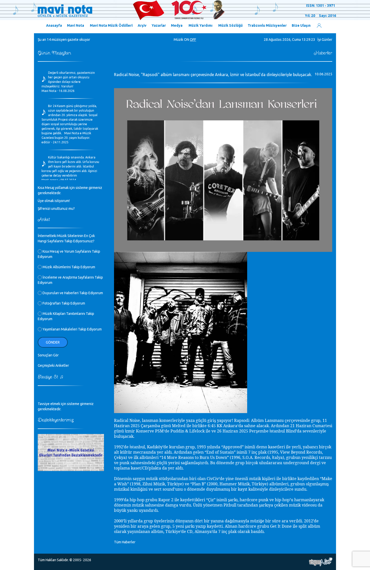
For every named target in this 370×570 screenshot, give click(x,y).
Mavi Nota (75, 25)
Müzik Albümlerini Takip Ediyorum (68, 267)
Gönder (53, 342)
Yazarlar (159, 25)
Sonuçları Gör (48, 355)
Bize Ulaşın (301, 25)
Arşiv (142, 25)
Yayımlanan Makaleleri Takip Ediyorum (72, 329)
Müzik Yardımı (200, 25)
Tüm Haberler (124, 542)
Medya (176, 25)
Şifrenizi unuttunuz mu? (56, 209)
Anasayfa (54, 25)
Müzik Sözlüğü (230, 25)
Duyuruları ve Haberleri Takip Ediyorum (72, 293)
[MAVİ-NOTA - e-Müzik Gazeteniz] (131, 10)
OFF (193, 40)
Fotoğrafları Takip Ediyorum (63, 303)
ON (186, 40)
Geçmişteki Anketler (53, 365)
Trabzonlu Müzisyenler (267, 25)
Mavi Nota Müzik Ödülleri (111, 25)
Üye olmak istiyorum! (54, 201)
